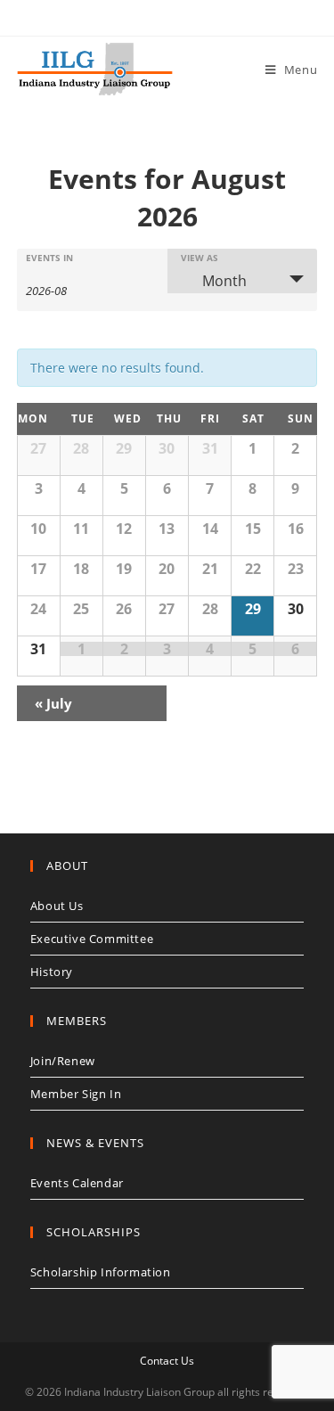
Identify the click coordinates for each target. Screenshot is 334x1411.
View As (199, 257)
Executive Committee (91, 939)
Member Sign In (75, 1094)
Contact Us (167, 1360)
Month (224, 281)
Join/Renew (62, 1061)
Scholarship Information (100, 1272)
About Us (57, 906)
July (53, 703)
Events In (49, 257)
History (51, 972)
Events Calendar (77, 1183)
